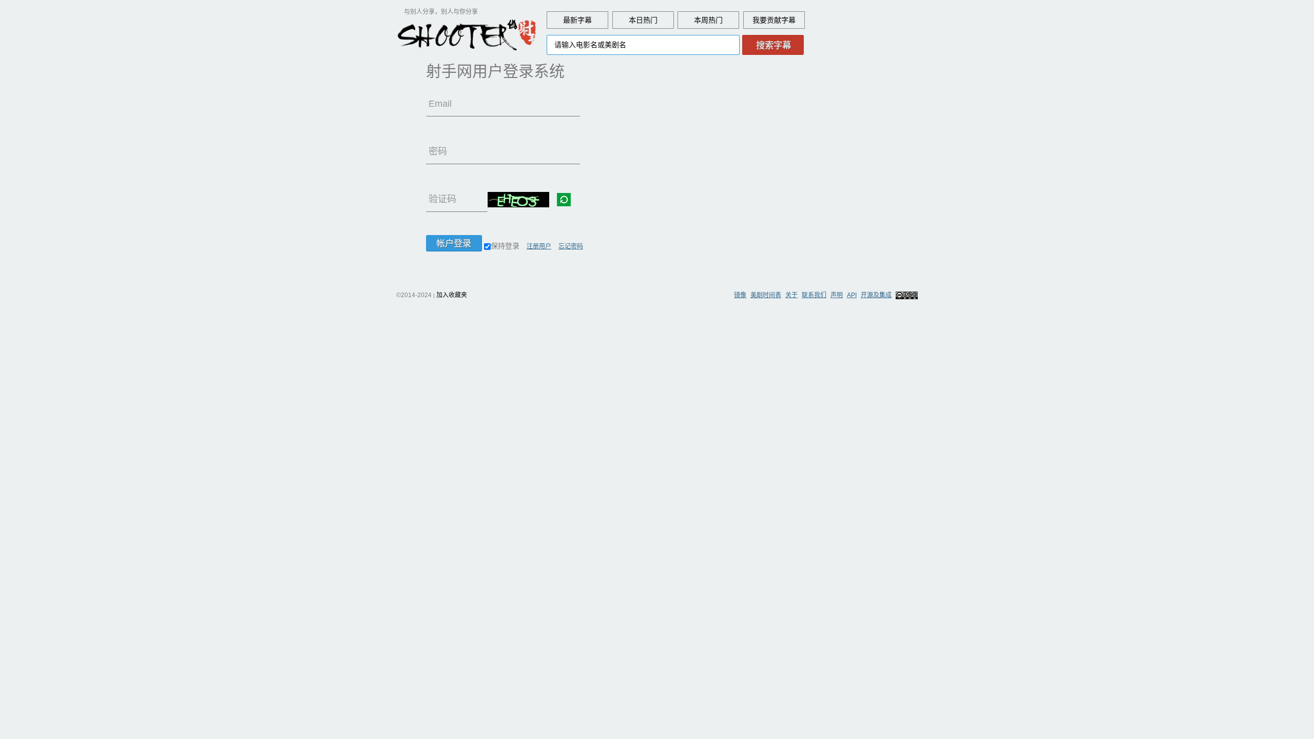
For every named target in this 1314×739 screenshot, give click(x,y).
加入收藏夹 (451, 295)
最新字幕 (577, 20)
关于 (791, 295)
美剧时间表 (765, 295)
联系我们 (814, 295)
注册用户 (539, 246)
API (852, 295)
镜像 (740, 295)
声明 (836, 295)
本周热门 (708, 20)
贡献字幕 (781, 20)
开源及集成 (876, 295)
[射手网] (467, 34)
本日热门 (643, 20)
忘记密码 (570, 246)
